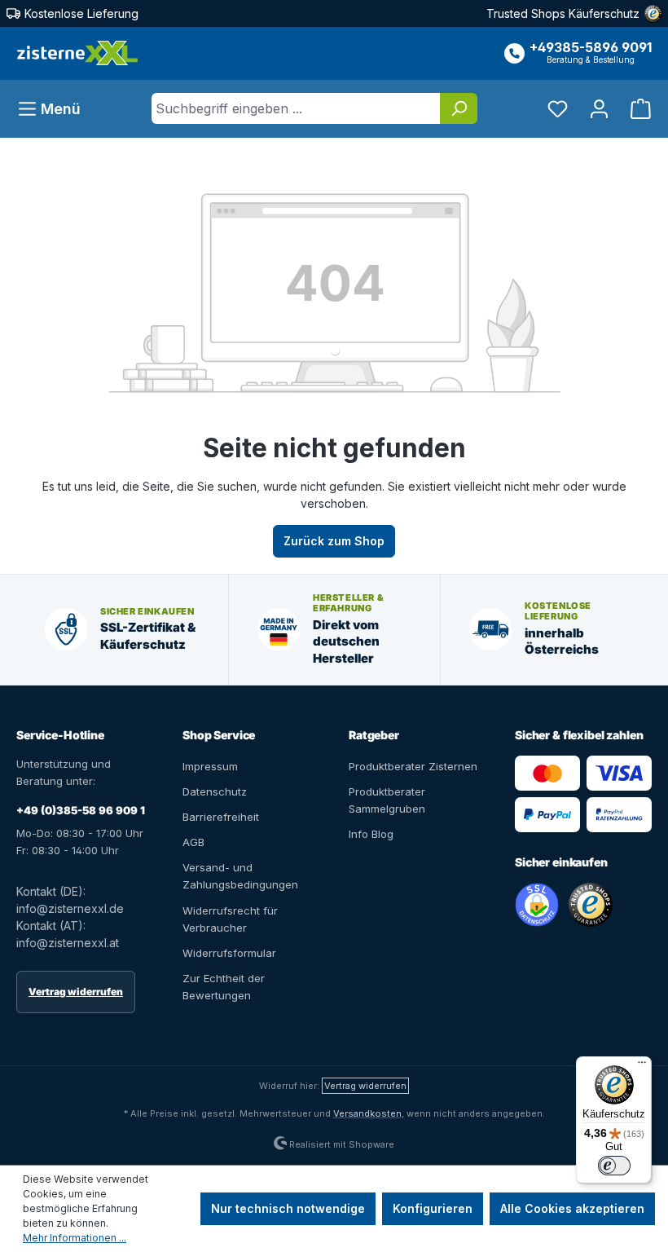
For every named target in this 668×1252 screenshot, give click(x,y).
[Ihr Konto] (599, 109)
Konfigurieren (432, 1208)
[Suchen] (458, 108)
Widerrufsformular (229, 952)
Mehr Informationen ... (74, 1238)
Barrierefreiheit (220, 816)
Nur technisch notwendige (288, 1208)
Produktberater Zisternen (413, 766)
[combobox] (296, 108)
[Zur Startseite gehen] (77, 53)
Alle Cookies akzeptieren (572, 1208)
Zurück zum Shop (334, 541)
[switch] (614, 1165)
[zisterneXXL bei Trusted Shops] (591, 905)
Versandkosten (367, 1113)
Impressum (210, 766)
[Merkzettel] (557, 109)
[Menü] (642, 1066)
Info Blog (371, 833)
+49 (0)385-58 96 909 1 (80, 810)
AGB (193, 842)
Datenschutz (214, 791)
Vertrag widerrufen (76, 991)
